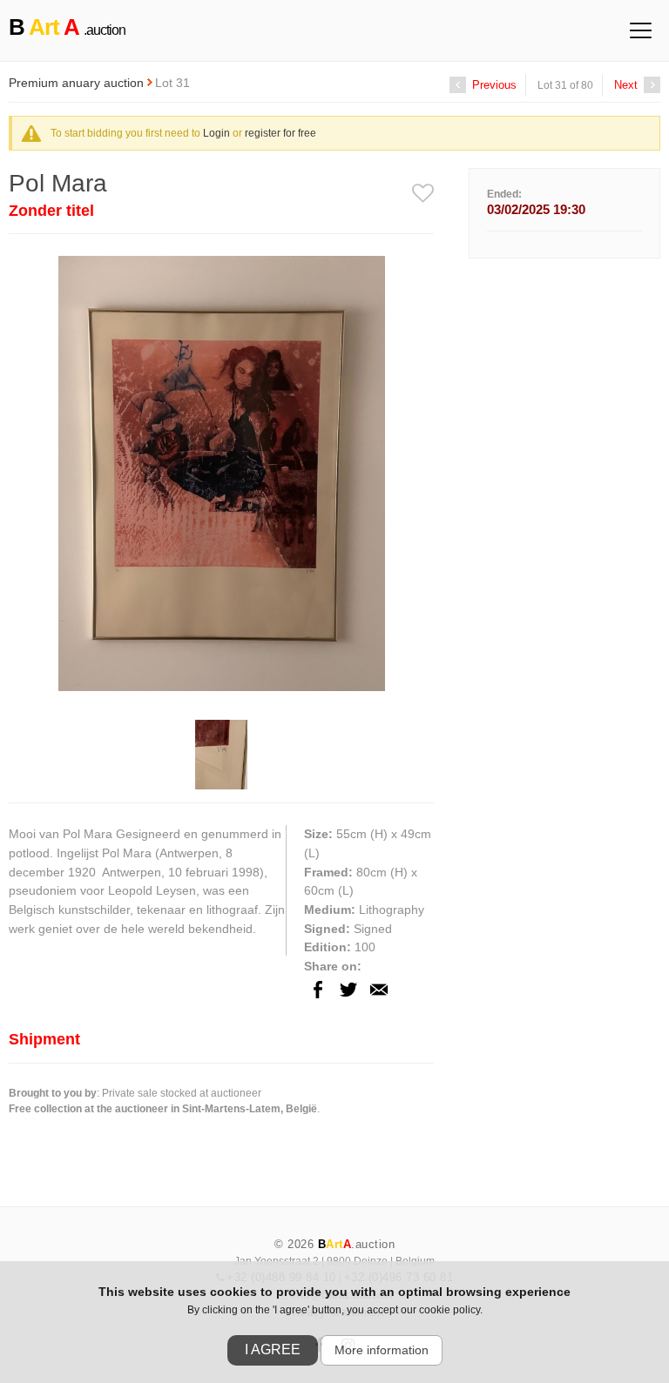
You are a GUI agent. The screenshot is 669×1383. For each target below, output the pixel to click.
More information (381, 1350)
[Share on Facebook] (318, 1004)
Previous (493, 84)
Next (627, 84)
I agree (273, 1349)
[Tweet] (348, 1004)
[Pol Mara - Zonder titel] (221, 696)
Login (216, 133)
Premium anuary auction (78, 83)
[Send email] (379, 1004)
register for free (280, 133)
